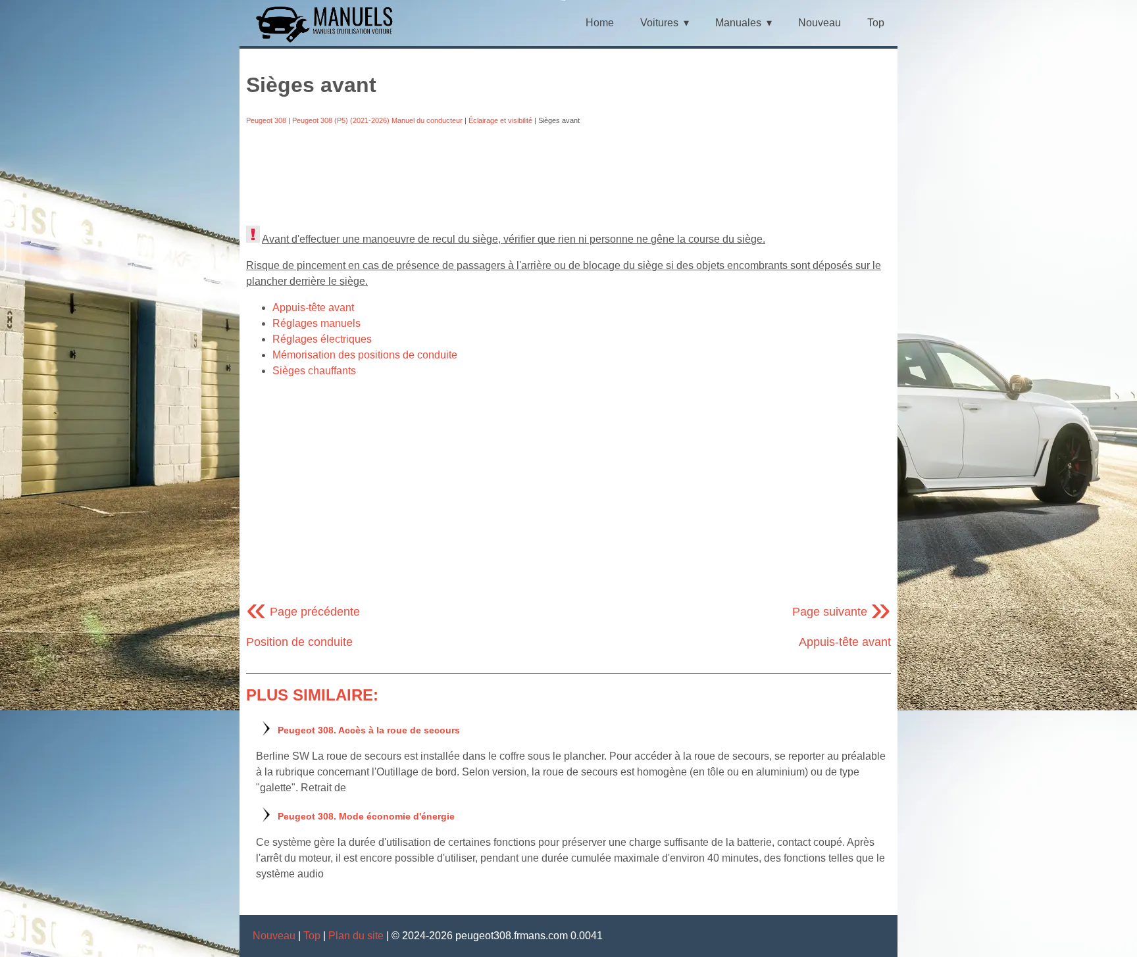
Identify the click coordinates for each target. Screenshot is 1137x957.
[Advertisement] (568, 175)
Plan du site (356, 935)
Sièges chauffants (314, 370)
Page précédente (303, 611)
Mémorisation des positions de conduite (364, 354)
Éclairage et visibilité (500, 120)
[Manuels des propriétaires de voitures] (329, 41)
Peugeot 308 (266, 120)
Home (600, 22)
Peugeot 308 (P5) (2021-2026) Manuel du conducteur (377, 120)
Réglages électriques (322, 339)
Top (875, 22)
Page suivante (841, 611)
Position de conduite (299, 642)
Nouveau (819, 22)
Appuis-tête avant (313, 307)
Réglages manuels (316, 323)
